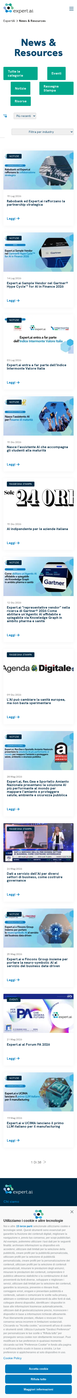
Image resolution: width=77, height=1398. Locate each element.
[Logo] (18, 8)
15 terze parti (24, 1226)
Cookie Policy (12, 1358)
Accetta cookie (38, 1368)
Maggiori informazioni (38, 1389)
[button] (72, 1211)
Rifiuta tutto (38, 1379)
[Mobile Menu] (71, 8)
